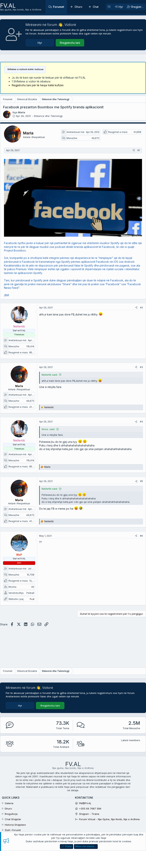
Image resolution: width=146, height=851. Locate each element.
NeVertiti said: (50, 374)
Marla (21, 112)
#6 (141, 535)
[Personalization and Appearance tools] (109, 6)
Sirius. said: (48, 429)
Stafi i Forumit (13, 830)
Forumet (58, 6)
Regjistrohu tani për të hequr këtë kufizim (37, 85)
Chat (95, 6)
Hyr (40, 42)
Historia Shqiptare (15, 824)
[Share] (133, 150)
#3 (141, 367)
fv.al (32, 599)
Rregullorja (11, 813)
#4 (141, 421)
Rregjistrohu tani (70, 42)
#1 (138, 150)
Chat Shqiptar (13, 819)
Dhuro (78, 6)
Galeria (9, 803)
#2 (141, 307)
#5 (141, 481)
